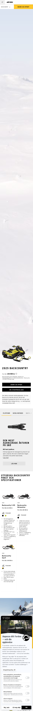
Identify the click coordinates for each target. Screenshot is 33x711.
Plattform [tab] (6, 413)
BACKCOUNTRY (4, 7)
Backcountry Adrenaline (21, 506)
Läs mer (14, 463)
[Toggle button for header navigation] (2, 2)
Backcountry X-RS (8, 505)
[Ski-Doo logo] (10, 2)
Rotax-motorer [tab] (18, 413)
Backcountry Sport (6, 557)
